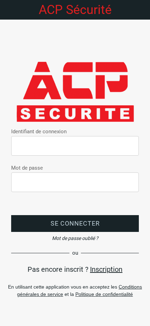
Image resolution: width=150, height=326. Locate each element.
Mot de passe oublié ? (75, 238)
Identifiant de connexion (39, 131)
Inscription (106, 269)
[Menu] (9, 9)
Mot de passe (27, 168)
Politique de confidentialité (104, 294)
